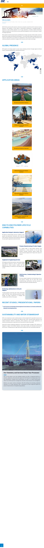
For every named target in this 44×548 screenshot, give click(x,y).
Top (1, 546)
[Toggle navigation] (8, 1)
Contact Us (35, 16)
